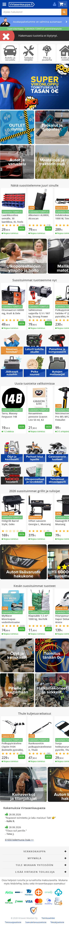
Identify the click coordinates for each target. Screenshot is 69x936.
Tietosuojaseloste (13, 922)
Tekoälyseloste (57, 922)
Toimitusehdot (48, 918)
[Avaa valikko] (3, 4)
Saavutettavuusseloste (35, 922)
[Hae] (64, 12)
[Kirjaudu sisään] (53, 4)
